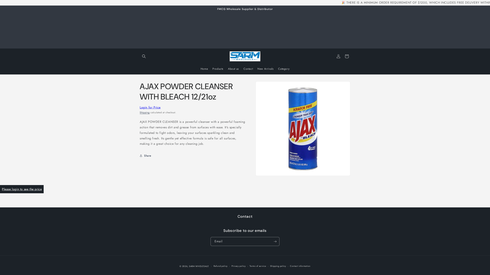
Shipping (145, 112)
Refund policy (221, 266)
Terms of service (258, 266)
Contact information (300, 266)
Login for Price (150, 107)
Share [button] (147, 156)
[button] (144, 56)
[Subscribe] (275, 241)
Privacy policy (239, 266)
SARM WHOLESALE (199, 266)
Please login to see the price (22, 189)
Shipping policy (278, 266)
